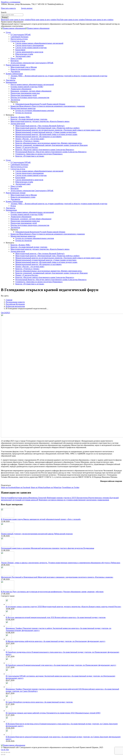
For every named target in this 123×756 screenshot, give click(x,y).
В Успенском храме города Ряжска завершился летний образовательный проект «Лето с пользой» (41, 519)
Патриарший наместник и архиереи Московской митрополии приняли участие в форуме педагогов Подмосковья (47, 548)
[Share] (4, 752)
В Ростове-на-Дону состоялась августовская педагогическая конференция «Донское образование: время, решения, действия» (52, 592)
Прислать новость (8, 8)
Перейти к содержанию (10, 2)
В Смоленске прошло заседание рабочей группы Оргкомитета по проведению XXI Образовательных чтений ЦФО (53, 713)
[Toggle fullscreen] (7, 752)
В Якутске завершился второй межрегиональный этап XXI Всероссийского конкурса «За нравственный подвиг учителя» (56, 617)
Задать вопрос (27, 8)
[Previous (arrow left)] (2, 754)
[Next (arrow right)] (4, 754)
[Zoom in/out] (9, 752)
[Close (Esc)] (2, 752)
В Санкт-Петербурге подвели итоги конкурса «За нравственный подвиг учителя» (39, 702)
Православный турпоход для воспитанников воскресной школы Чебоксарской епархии (37, 534)
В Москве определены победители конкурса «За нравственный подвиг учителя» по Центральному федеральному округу (55, 641)
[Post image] (7, 517)
